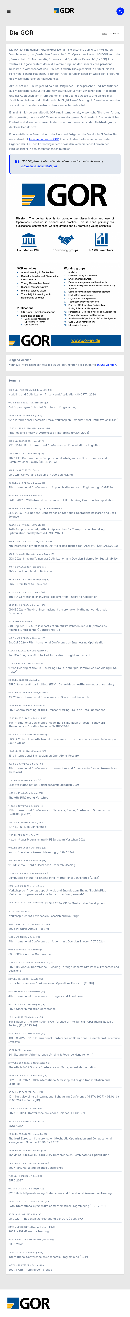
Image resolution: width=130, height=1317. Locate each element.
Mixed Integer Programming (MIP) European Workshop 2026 (47, 839)
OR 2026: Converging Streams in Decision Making (40, 474)
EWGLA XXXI (16, 1125)
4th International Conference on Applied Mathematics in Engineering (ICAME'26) (60, 487)
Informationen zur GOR (44, 139)
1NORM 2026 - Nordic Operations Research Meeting (41, 865)
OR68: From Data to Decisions (27, 584)
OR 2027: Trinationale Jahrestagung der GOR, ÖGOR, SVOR (46, 1218)
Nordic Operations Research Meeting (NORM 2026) (41, 852)
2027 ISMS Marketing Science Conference (35, 1167)
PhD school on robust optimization (30, 571)
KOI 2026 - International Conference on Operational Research (48, 697)
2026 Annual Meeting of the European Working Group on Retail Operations (56, 710)
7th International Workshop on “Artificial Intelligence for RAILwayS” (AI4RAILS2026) (63, 545)
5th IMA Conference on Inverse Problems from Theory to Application (53, 596)
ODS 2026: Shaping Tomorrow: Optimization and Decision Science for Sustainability (63, 558)
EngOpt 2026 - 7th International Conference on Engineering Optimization (56, 642)
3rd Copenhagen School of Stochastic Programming (42, 407)
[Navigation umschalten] (8, 11)
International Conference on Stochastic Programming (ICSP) (48, 1257)
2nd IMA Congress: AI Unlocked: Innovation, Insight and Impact (49, 655)
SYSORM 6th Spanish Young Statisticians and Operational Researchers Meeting (60, 1193)
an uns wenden (106, 364)
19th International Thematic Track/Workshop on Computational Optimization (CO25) (63, 420)
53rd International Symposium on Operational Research (44, 755)
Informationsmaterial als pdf (39, 166)
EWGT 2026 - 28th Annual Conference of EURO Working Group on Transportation (61, 500)
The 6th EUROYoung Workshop (28, 797)
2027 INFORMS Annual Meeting (28, 1231)
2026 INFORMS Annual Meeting (28, 928)
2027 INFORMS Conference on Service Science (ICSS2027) (46, 1113)
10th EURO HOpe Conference (27, 826)
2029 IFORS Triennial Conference (30, 1269)
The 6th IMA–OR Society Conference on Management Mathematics (52, 1067)
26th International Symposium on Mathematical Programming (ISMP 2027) (57, 1206)
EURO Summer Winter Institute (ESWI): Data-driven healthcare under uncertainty (61, 684)
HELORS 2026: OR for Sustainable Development (75, 903)
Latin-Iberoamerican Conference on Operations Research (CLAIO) (51, 983)
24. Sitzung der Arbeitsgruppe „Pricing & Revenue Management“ (50, 1054)
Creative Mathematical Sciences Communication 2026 (44, 784)
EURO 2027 (15, 1180)
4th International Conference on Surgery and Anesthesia (45, 996)
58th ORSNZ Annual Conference (29, 954)
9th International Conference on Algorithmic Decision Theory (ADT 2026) (56, 941)
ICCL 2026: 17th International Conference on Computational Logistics (54, 445)
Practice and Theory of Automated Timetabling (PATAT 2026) (48, 432)
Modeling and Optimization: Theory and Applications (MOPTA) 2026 (52, 394)
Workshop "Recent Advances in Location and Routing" (43, 916)
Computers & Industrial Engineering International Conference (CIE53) (53, 877)
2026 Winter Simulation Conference (32, 1009)
